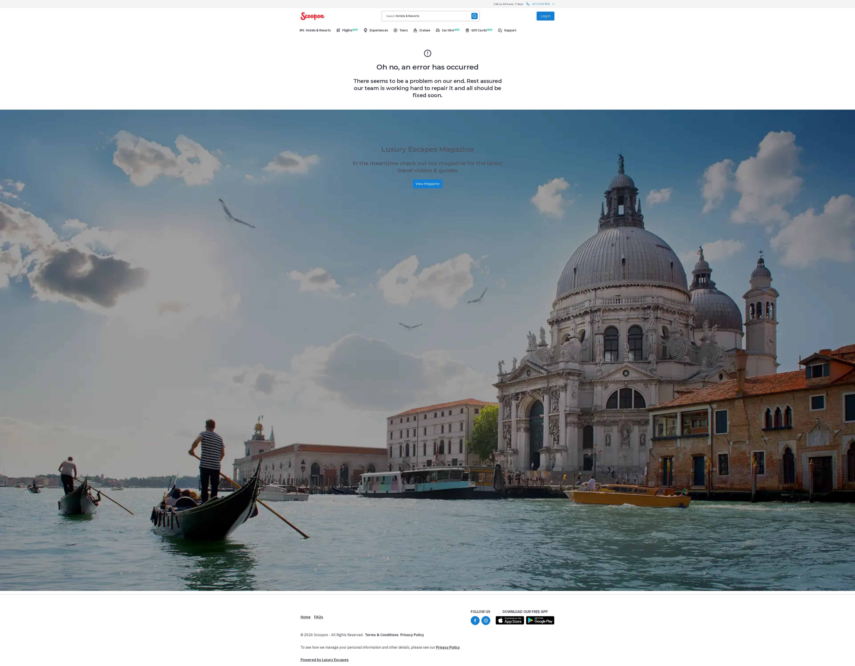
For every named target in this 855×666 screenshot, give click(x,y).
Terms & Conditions (382, 635)
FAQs (318, 617)
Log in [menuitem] (545, 16)
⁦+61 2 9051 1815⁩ (540, 4)
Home (306, 617)
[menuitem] (315, 30)
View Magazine (428, 184)
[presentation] (430, 16)
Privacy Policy (412, 635)
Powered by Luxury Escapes (325, 660)
